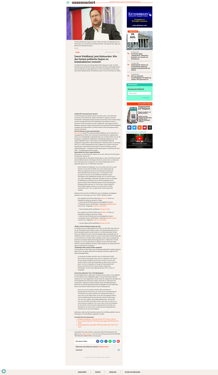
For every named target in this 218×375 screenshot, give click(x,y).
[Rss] (139, 127)
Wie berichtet (78, 133)
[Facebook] (129, 127)
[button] (67, 2)
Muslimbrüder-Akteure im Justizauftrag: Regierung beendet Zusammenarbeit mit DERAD (140, 67)
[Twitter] (134, 127)
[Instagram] (150, 127)
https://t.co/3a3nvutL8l (99, 206)
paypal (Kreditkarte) (87, 334)
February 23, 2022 (105, 209)
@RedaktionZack (111, 204)
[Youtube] (145, 127)
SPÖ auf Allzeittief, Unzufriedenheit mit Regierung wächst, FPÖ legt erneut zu (141, 77)
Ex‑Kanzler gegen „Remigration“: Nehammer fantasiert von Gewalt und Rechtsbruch (139, 56)
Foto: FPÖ (76, 48)
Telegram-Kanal (103, 347)
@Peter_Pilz (104, 198)
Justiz (77, 52)
